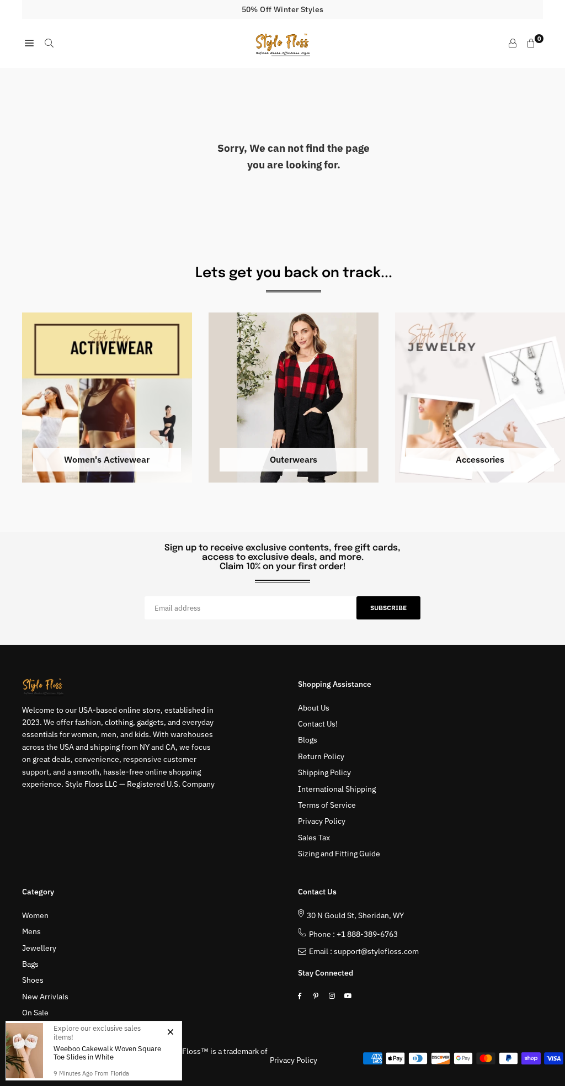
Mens (31, 931)
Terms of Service (327, 805)
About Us (313, 708)
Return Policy (321, 756)
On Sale (35, 1013)
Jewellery (39, 948)
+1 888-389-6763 (367, 934)
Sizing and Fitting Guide (339, 854)
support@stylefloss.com (376, 951)
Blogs (307, 740)
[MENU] (29, 43)
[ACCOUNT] (512, 43)
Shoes (33, 980)
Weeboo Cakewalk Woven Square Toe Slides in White (107, 1053)
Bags (30, 964)
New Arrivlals (45, 997)
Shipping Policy (324, 772)
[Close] (170, 1031)
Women (35, 915)
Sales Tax (314, 838)
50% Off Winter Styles (283, 9)
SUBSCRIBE (388, 607)
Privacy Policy (321, 821)
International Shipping (337, 789)
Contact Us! (318, 724)
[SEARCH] (49, 43)
